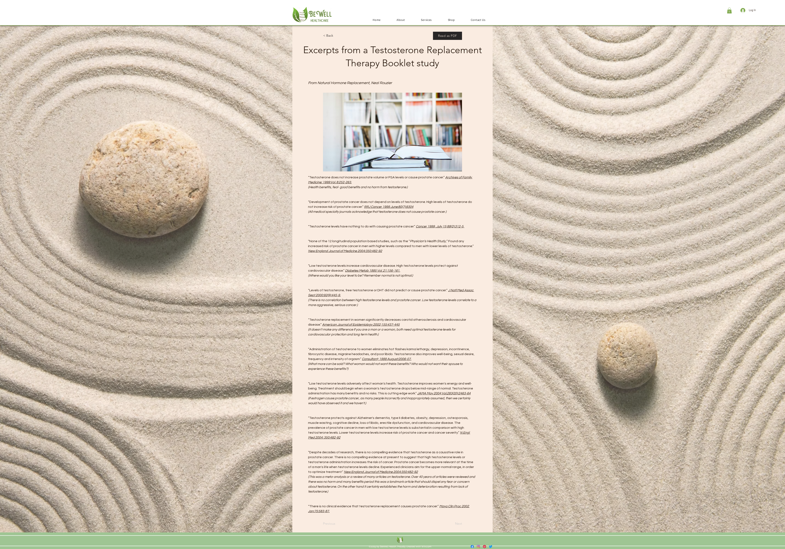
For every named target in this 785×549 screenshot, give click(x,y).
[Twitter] (491, 546)
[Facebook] (472, 546)
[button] (729, 11)
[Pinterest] (484, 546)
